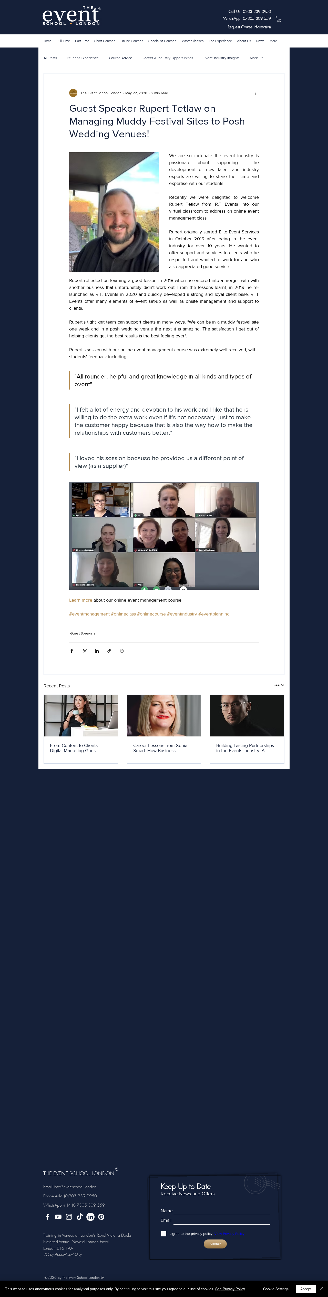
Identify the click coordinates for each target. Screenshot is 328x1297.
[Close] (322, 1289)
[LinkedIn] (90, 1217)
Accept (305, 1288)
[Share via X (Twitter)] (84, 650)
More (254, 58)
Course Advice (120, 58)
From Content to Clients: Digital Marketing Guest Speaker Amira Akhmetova (77, 748)
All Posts (50, 58)
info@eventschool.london (75, 1186)
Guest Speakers (83, 633)
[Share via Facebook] (71, 650)
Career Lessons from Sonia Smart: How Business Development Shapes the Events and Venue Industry (160, 748)
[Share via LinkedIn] (96, 650)
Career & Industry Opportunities (167, 58)
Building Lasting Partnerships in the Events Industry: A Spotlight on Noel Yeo (245, 748)
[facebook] (47, 1217)
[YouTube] (58, 1217)
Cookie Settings (276, 1288)
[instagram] (69, 1217)
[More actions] (256, 93)
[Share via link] (109, 650)
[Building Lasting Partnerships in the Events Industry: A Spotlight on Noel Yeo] (247, 715)
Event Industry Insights (221, 58)
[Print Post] (121, 650)
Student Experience (83, 58)
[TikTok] (80, 1217)
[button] (279, 19)
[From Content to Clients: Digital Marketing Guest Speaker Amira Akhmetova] (81, 715)
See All (278, 685)
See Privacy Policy (230, 1288)
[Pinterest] (101, 1217)
